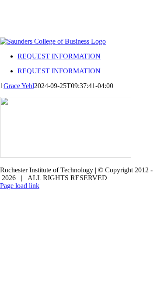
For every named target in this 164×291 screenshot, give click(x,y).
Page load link (19, 185)
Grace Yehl (18, 85)
